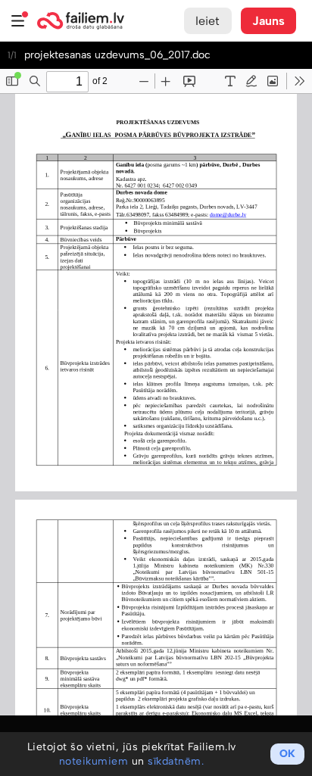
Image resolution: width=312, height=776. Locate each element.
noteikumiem (94, 761)
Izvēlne (18, 20)
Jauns (268, 21)
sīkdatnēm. (176, 761)
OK (287, 753)
